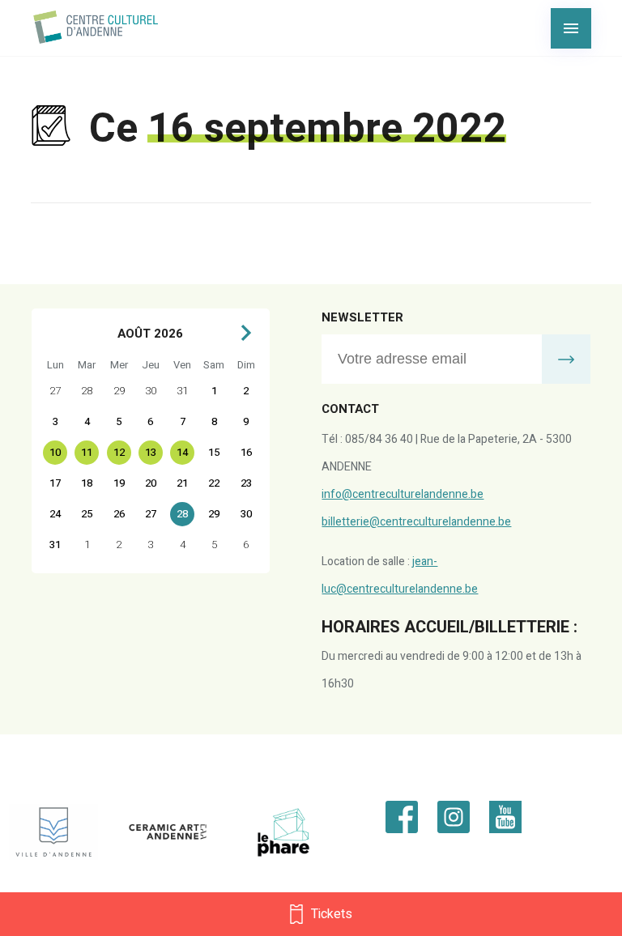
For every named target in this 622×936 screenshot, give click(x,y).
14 (182, 452)
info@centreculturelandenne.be (403, 494)
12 (119, 452)
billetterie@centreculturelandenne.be (416, 521)
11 (86, 452)
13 (150, 452)
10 (55, 452)
